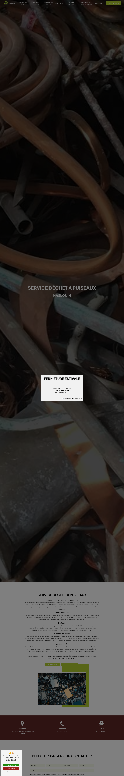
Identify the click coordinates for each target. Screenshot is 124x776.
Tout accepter (11, 765)
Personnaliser (11, 772)
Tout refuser (11, 768)
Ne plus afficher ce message (73, 398)
